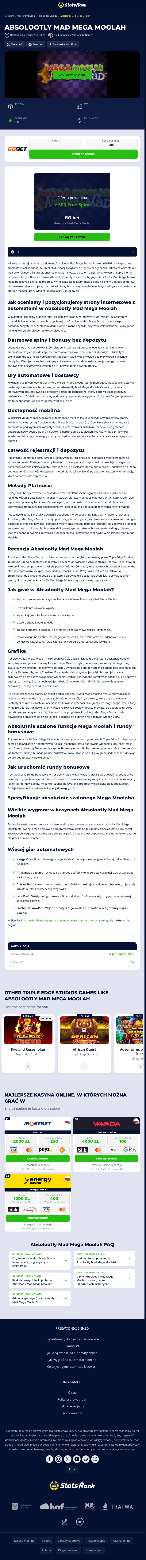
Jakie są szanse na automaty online (72, 1353)
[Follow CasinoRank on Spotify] (86, 1459)
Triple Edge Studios (121, 954)
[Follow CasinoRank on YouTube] (77, 1459)
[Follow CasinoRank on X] (67, 1459)
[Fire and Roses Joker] (28, 1043)
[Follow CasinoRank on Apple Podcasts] (95, 1459)
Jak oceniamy (72, 1413)
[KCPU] (90, 1506)
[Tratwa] (117, 1506)
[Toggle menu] (7, 5)
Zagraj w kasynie (72, 74)
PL (70, 1469)
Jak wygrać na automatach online (72, 1360)
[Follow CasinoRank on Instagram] (58, 1459)
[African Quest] (84, 1043)
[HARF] (58, 1506)
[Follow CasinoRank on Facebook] (49, 1459)
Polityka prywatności (72, 1399)
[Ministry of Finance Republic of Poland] (22, 1506)
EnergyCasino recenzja (37, 1224)
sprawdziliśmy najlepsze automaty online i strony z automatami (64, 920)
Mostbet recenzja (38, 1165)
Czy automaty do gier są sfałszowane (72, 1339)
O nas (72, 1392)
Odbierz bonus (83, 154)
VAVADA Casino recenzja (106, 1165)
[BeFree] (64, 1521)
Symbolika (72, 1346)
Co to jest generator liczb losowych (72, 1366)
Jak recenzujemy (72, 1406)
